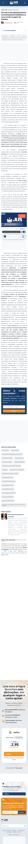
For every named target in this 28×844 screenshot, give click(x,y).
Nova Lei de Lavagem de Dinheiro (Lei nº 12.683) (13, 505)
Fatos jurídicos (19, 458)
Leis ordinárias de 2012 (8, 493)
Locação (4, 469)
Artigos (4, 830)
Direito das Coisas (7, 458)
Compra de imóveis (7, 497)
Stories (19, 831)
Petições (14, 830)
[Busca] (25, 3)
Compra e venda (7, 462)
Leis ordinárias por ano (8, 481)
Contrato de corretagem (17, 469)
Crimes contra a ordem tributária (11, 466)
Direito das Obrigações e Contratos (12, 454)
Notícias (9, 830)
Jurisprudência (21, 830)
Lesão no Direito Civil (8, 500)
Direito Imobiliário (19, 462)
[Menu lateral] (3, 3)
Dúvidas (15, 831)
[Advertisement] (14, 616)
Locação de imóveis (8, 489)
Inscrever (14, 411)
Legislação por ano (7, 477)
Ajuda (10, 834)
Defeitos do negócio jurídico (10, 473)
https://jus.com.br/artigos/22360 (10, 553)
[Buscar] (25, 826)
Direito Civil (5, 450)
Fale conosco (16, 834)
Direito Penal (15, 450)
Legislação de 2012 (7, 485)
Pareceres (9, 831)
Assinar (8, 754)
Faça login (19, 768)
